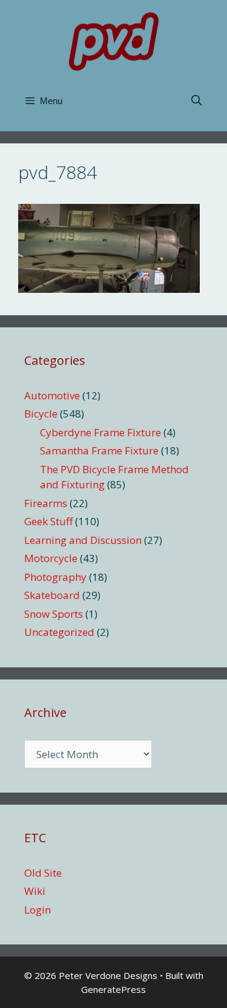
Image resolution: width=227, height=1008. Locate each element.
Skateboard (52, 595)
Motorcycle (50, 558)
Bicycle (41, 414)
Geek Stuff (48, 521)
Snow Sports (53, 614)
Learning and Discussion (83, 540)
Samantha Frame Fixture (99, 450)
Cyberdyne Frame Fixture (100, 432)
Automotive (52, 395)
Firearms (45, 503)
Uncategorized (59, 632)
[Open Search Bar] (196, 101)
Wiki (34, 891)
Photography (55, 577)
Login (37, 910)
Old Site (43, 873)
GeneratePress (113, 989)
